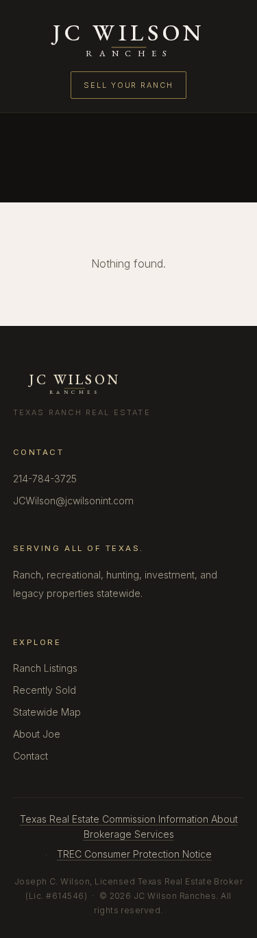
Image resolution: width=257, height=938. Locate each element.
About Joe (36, 734)
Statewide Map (47, 712)
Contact (30, 756)
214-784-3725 (45, 478)
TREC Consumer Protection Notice (134, 854)
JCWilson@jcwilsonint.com (73, 500)
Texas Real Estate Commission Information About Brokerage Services (129, 826)
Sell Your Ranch (128, 85)
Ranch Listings (45, 668)
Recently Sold (44, 690)
